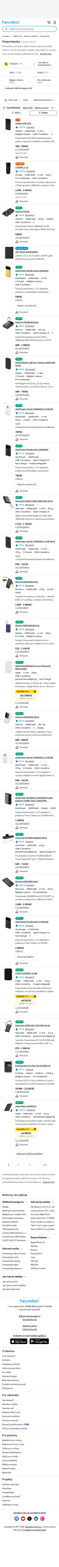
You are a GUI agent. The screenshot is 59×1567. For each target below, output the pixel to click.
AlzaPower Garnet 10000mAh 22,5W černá (35, 541)
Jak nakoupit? (8, 1400)
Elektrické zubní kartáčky (13, 1210)
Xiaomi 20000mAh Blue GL (27, 625)
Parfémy (34, 1246)
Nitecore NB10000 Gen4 (26, 581)
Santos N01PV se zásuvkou (43, 1229)
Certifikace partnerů (11, 1496)
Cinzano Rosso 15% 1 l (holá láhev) (44, 1210)
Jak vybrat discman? (11, 1289)
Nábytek (34, 1265)
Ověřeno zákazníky (10, 1484)
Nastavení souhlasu (11, 1416)
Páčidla (5, 1207)
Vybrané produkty (40, 1202)
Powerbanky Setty (10, 1257)
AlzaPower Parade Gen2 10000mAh (31, 270)
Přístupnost (7, 1388)
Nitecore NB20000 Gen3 (26, 881)
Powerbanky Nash (10, 1265)
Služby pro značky (10, 1456)
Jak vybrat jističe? (10, 1281)
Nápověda (6, 1472)
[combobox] (29, 29)
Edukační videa (8, 1468)
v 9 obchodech (21, 193)
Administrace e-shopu (12, 1440)
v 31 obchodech (22, 651)
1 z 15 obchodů (21, 702)
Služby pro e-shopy (10, 1448)
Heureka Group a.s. (33, 1526)
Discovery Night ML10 (40, 1214)
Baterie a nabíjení (31, 36)
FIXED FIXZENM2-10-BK (26, 973)
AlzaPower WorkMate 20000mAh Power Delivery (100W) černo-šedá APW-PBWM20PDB (34, 800)
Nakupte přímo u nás (11, 1412)
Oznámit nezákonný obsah (14, 1384)
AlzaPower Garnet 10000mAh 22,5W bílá (34, 757)
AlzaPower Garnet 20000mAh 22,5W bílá (34, 409)
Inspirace (6, 1500)
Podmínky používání (11, 1364)
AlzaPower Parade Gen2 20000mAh (31, 449)
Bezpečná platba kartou (12, 1424)
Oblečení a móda (38, 1268)
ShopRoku (6, 1488)
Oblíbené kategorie (13, 1202)
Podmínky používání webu (34, 1530)
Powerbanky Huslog (11, 1261)
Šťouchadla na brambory (13, 1218)
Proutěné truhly (9, 1225)
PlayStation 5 (36, 1253)
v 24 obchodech (22, 1091)
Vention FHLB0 (22, 211)
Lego (33, 1257)
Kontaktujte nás (29, 1319)
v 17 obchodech (22, 149)
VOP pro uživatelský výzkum (14, 1428)
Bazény (34, 1250)
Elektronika (17, 36)
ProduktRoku (8, 1492)
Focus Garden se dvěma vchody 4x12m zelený (44, 1222)
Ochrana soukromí (10, 1420)
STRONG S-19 (21, 167)
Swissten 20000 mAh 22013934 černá (32, 1025)
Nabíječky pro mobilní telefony (15, 1214)
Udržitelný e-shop (10, 1504)
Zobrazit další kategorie (17, 88)
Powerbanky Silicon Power (14, 1253)
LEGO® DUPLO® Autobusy (14, 1240)
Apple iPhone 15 (38, 1242)
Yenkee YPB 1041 (23, 123)
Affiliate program (9, 1464)
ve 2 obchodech (22, 237)
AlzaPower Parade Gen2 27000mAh (31, 921)
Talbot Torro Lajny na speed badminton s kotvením (44, 1225)
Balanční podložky (10, 1222)
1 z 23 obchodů (21, 1007)
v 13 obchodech (22, 907)
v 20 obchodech (22, 394)
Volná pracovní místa (11, 1368)
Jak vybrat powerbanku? (26, 251)
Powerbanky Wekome (12, 1268)
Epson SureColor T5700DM (42, 1218)
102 (45, 1165)
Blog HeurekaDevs (10, 1380)
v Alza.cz (19, 299)
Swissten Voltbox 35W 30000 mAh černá (34, 501)
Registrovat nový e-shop (13, 1444)
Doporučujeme (39, 1237)
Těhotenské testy (10, 1229)
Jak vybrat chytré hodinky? (14, 1285)
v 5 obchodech (21, 607)
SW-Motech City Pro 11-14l (42, 1207)
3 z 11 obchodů (21, 1140)
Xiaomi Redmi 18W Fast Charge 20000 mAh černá (35, 364)
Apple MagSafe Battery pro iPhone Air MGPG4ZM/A (33, 667)
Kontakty (6, 1360)
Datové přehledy (9, 1460)
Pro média (6, 1372)
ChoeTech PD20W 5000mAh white (31, 837)
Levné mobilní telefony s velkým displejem (15, 1233)
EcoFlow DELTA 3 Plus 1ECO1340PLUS (33, 1065)
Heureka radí (7, 1408)
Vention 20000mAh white (27, 717)
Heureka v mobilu (9, 1404)
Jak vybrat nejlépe (12, 1276)
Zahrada (34, 1261)
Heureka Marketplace (11, 1452)
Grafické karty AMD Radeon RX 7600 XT (15, 1236)
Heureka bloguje (9, 1376)
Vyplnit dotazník (29, 1329)
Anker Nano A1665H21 (25, 1106)
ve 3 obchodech (22, 348)
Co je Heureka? (8, 1356)
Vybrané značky (10, 1248)
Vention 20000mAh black (27, 322)
